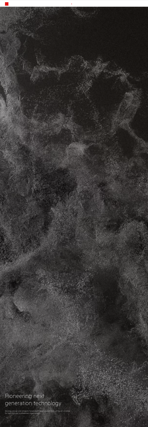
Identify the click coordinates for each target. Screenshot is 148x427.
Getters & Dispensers (85, 4)
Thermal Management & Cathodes (123, 4)
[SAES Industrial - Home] (11, 3)
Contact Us (139, 4)
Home (74, 4)
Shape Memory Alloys (102, 4)
